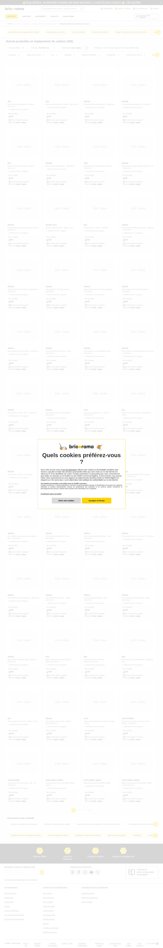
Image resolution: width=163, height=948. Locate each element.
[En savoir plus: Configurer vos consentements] (66, 500)
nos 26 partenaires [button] (69, 470)
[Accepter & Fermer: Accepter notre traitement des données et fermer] (96, 500)
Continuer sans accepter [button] (51, 492)
